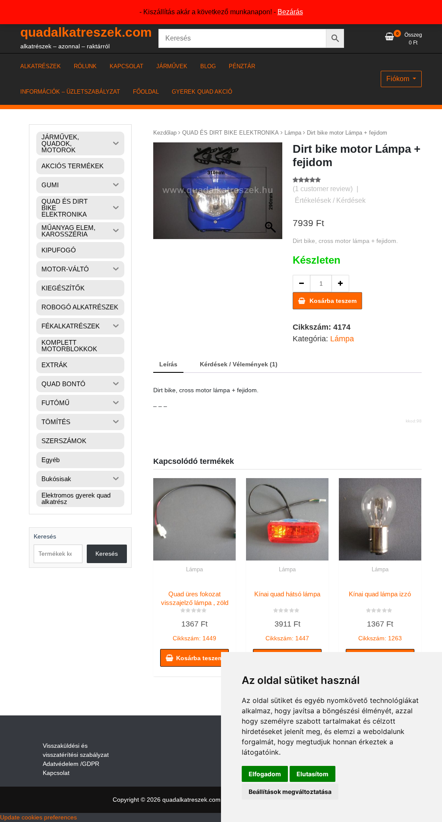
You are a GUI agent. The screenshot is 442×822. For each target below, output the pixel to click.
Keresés (45, 536)
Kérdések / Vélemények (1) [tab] (239, 364)
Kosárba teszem (333, 300)
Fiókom (398, 78)
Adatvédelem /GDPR (71, 763)
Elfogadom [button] (265, 774)
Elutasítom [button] (312, 774)
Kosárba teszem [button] (199, 658)
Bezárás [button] (290, 12)
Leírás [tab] (168, 364)
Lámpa (292, 132)
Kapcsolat (56, 772)
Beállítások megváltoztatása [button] (290, 791)
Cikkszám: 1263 (380, 616)
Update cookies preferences (38, 817)
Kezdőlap (165, 132)
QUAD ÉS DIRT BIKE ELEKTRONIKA (230, 132)
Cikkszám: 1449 (194, 616)
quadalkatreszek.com (86, 32)
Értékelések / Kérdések (330, 200)
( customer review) (323, 188)
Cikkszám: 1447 (287, 616)
